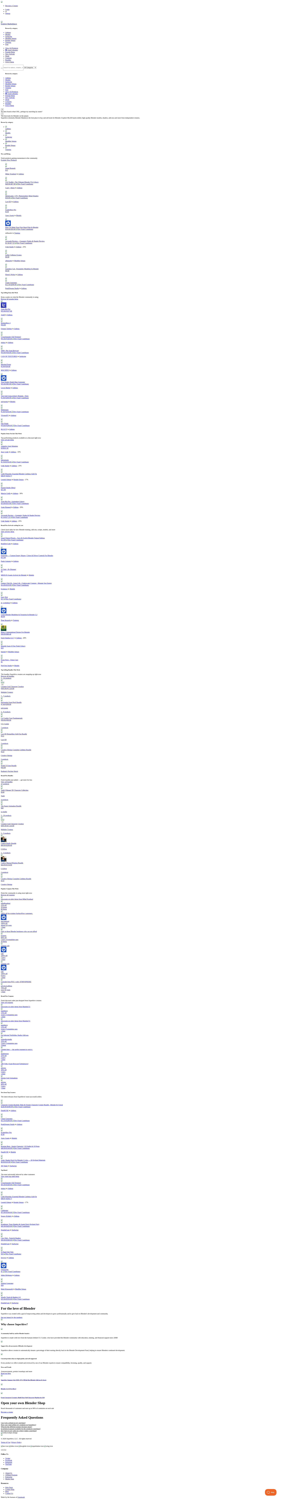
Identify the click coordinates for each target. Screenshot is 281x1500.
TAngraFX (5, 415)
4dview (3, 1068)
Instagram (8, 1462)
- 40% (24, 638)
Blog (7, 1491)
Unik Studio (9, 247)
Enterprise (8, 1477)
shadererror (5, 1054)
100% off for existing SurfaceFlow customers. (17, 913)
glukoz (3, 342)
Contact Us (9, 1493)
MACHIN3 (5, 370)
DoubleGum (5, 1230)
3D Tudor (4, 1166)
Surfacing (22, 356)
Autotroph (21, 1497)
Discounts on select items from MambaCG (15, 1007)
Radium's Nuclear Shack (9, 771)
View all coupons (7, 1002)
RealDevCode (6, 544)
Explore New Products (9, 160)
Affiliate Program (11, 1475)
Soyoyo (3, 1258)
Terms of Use (5, 1442)
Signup (7, 13)
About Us (8, 1473)
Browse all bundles (7, 676)
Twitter (7, 1458)
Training (17, 233)
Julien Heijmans (6, 1275)
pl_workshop (5, 603)
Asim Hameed (6, 507)
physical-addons (6, 986)
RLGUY (4, 429)
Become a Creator (11, 6)
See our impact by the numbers (11, 1317)
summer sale (5, 946)
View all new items (7, 532)
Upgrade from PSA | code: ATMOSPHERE (16, 982)
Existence (4, 589)
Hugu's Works (10, 275)
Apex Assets (9, 215)
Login (7, 9)
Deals (7, 56)
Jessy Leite (4, 452)
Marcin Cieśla (6, 493)
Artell (3, 315)
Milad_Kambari (10, 174)
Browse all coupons (8, 895)
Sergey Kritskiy (6, 1216)
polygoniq (4, 402)
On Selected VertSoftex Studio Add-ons (14, 1035)
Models (18, 215)
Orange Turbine (6, 329)
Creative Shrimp (6, 755)
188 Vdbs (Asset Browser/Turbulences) (14, 1064)
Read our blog (6, 1373)
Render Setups (19, 480)
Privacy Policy (16, 1442)
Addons (21, 174)
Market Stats (9, 1479)
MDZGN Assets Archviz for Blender (14, 575)
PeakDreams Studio (12, 288)
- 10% (18, 452)
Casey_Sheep (10, 188)
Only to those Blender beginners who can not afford (19, 931)
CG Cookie (5, 724)
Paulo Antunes (6, 561)
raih (2, 954)
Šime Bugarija (6, 620)
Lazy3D (8, 202)
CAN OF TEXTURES (9, 356)
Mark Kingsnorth (7, 1289)
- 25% (24, 247)
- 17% (26, 480)
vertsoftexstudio (6, 1039)
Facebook (8, 1460)
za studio (4, 812)
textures (3, 936)
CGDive (4, 849)
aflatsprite (8, 261)
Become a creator (7, 1412)
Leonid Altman (6, 480)
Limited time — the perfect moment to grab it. (17, 1049)
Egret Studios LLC (7, 638)
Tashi (3, 796)
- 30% (21, 493)
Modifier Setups (19, 261)
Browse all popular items (9, 299)
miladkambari (5, 903)
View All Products (11, 48)
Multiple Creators (7, 692)
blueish (3, 652)
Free (6, 44)
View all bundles (7, 782)
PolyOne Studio (6, 666)
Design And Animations (9, 1078)
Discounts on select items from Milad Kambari (17, 899)
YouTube (8, 1464)
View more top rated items (10, 1176)
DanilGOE (4, 1110)
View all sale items (7, 440)
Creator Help (9, 1489)
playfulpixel (5, 921)
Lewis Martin (5, 388)
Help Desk (9, 1487)
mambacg (4, 1011)
